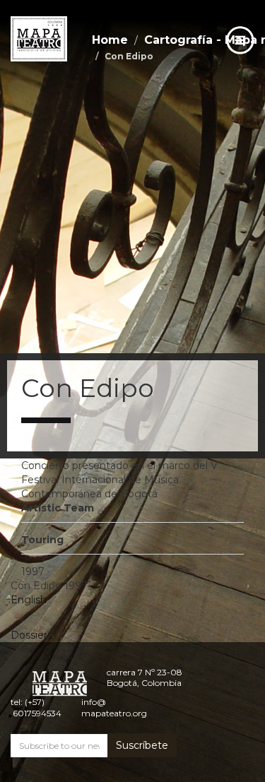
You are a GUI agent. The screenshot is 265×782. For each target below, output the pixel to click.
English (29, 599)
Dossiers (31, 635)
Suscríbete (142, 745)
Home (110, 40)
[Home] (39, 39)
